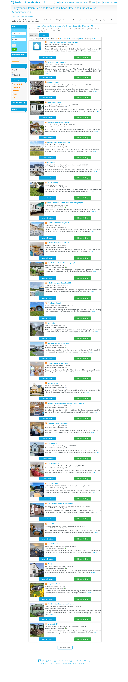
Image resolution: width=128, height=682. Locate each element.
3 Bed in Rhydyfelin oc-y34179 (58, 223)
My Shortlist (84, 2)
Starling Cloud (53, 383)
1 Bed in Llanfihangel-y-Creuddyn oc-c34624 (62, 42)
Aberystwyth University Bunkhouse (60, 503)
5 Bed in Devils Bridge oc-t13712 (58, 142)
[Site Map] (87, 661)
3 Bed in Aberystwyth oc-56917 (59, 363)
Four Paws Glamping (55, 303)
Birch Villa (51, 323)
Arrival (13, 36)
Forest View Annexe (54, 102)
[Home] (44, 661)
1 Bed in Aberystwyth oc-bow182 (59, 283)
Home (57, 2)
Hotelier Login (74, 2)
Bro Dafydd (51, 162)
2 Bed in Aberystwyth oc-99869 (58, 122)
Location (14, 30)
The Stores (51, 524)
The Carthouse (53, 544)
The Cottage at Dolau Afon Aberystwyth (62, 263)
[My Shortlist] (51, 661)
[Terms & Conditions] (77, 661)
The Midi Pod (52, 443)
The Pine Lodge (53, 463)
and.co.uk (30, 2)
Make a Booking (82, 57)
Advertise (106, 2)
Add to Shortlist (47, 57)
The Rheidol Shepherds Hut (57, 62)
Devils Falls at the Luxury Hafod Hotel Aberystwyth (65, 203)
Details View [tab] (33, 35)
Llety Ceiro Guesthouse (56, 584)
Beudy (50, 564)
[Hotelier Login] (66, 661)
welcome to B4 (53, 624)
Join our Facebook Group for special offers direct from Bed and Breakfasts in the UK (65, 26)
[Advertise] (58, 661)
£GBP (99, 2)
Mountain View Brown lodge (57, 423)
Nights (13, 42)
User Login (64, 2)
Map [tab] (44, 35)
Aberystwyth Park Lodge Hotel (58, 343)
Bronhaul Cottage (53, 82)
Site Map (114, 2)
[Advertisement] (109, 53)
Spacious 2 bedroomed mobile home (61, 604)
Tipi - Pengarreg (52, 182)
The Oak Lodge (53, 483)
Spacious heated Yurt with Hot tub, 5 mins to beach (66, 403)
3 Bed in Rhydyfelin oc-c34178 (58, 243)
